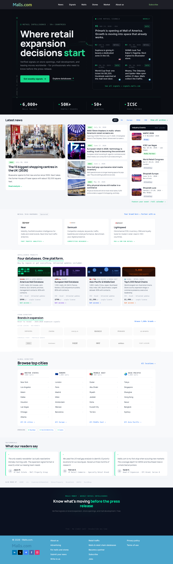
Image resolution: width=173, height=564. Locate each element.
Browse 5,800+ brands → (145, 321)
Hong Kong (138, 397)
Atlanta (35, 417)
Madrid (69, 392)
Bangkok (138, 407)
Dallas (35, 397)
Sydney (138, 412)
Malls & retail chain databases (102, 545)
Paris (69, 387)
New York (35, 382)
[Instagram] (37, 552)
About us (120, 4)
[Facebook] (31, 552)
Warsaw (69, 407)
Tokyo (138, 382)
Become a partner (96, 550)
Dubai (104, 382)
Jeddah (104, 397)
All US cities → (28, 422)
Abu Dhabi (104, 387)
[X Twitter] (20, 552)
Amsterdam (69, 402)
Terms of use (133, 545)
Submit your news (58, 554)
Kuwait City (104, 407)
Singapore (138, 387)
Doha (104, 402)
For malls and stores (59, 550)
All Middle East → (98, 422)
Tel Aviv (104, 412)
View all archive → (159, 120)
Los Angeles (35, 387)
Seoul (138, 402)
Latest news (13, 120)
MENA (138, 120)
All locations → (148, 363)
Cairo (61, 430)
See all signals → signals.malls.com (122, 86)
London (69, 382)
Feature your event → (141, 202)
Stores (95, 4)
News (60, 4)
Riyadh (104, 392)
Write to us (55, 559)
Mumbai (32, 430)
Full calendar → (158, 202)
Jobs (91, 559)
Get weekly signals (35, 79)
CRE (145, 120)
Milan (69, 397)
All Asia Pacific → (132, 422)
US (122, 120)
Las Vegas (35, 407)
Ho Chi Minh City (47, 430)
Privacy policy (133, 540)
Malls (83, 4)
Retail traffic (94, 540)
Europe (129, 120)
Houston (35, 402)
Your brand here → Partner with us (139, 214)
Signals (72, 4)
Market (107, 4)
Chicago (35, 412)
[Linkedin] (14, 552)
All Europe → (60, 422)
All (115, 120)
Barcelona (69, 412)
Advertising (55, 545)
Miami (35, 392)
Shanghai (138, 392)
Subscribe (153, 4)
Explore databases (63, 78)
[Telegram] (26, 552)
